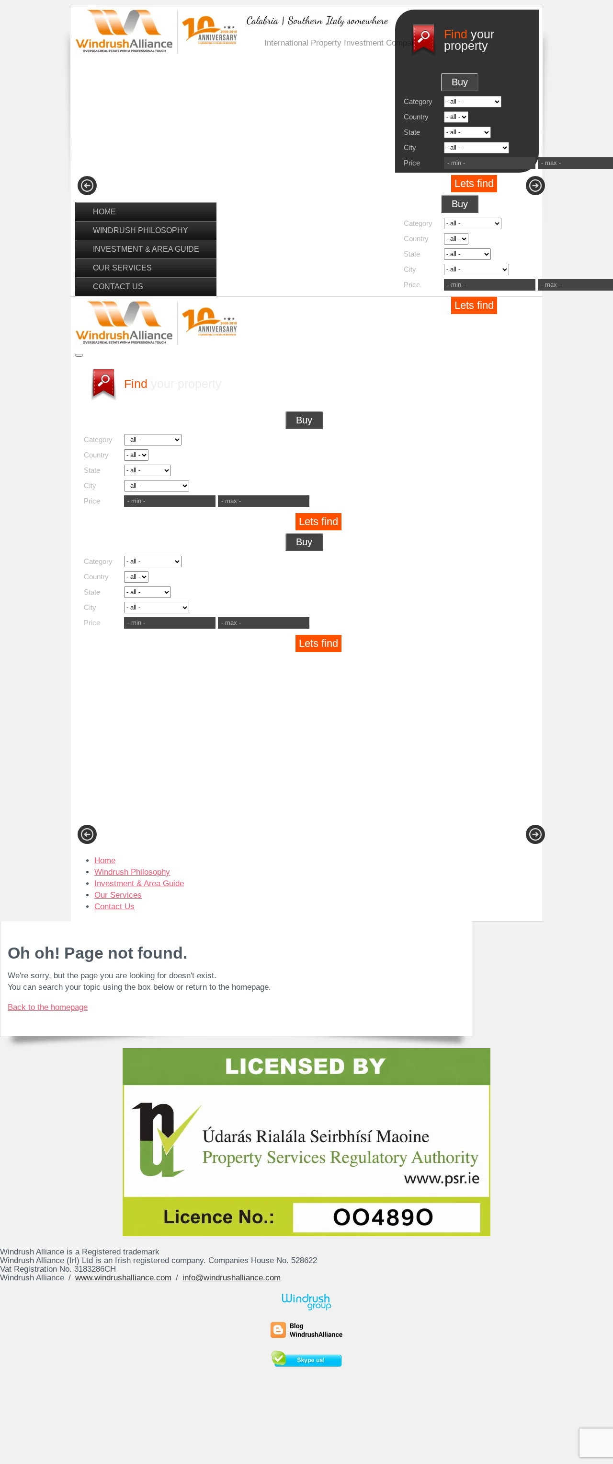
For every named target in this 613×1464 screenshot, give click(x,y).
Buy (460, 82)
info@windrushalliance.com (231, 1277)
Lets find (474, 183)
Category (418, 101)
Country (416, 117)
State (412, 132)
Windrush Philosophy (140, 230)
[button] (87, 185)
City (410, 147)
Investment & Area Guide (146, 249)
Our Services (122, 267)
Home (104, 211)
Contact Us (118, 286)
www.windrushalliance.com (123, 1277)
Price (412, 163)
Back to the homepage (48, 1007)
